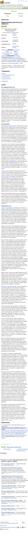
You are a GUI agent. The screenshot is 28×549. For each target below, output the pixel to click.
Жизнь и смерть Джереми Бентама (14, 432)
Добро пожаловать (5, 433)
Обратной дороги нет (19, 433)
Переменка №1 (6, 449)
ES (23, 1)
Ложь (11, 430)
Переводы (20, 13)
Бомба (14, 430)
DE (21, 1)
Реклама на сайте (15, 523)
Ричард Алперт (12, 408)
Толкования (7, 13)
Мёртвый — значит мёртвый (7, 435)
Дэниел (6, 170)
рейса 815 (17, 387)
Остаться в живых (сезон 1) (8, 505)
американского (21, 58)
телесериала (4, 60)
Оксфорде (10, 145)
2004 (3, 170)
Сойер (8, 286)
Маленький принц (20, 430)
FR (26, 1)
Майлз (7, 209)
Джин (15, 286)
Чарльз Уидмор (4, 176)
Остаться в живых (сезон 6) (8, 508)
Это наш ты (12, 433)
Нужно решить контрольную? (14, 447)
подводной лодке (10, 207)
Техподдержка (8, 523)
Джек (2, 286)
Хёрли (21, 212)
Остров (3, 189)
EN (18, 1)
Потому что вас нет (5, 430)
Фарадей (14, 43)
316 (6, 432)
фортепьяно (19, 141)
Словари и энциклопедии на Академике (11, 5)
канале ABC (9, 61)
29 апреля (15, 46)
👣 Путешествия (3, 525)
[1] (22, 62)
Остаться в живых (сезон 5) (8, 463)
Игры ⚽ (20, 16)
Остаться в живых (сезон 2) (8, 512)
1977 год (8, 206)
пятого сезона (14, 58)
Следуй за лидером (20, 436)
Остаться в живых (14, 32)
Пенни (2, 91)
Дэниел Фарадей (17, 65)
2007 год (12, 87)
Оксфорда (14, 178)
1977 (19, 356)
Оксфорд (13, 159)
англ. (8, 31)
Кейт (18, 212)
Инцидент (3, 437)
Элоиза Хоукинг (12, 127)
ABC (15, 47)
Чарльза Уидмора (13, 161)
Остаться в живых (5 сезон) (8, 491)
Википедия (14, 11)
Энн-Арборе (10, 210)
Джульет (24, 231)
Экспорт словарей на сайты (5, 527)
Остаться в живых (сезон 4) (8, 496)
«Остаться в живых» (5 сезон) (8, 485)
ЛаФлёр (24, 432)
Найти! (25, 7)
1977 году (16, 67)
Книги (7, 16)
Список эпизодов (10, 55)
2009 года (19, 61)
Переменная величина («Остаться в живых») (12, 476)
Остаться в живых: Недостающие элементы (12, 500)
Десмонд (3, 89)
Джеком (14, 212)
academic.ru (5, 2)
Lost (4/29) (4, 424)
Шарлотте (3, 322)
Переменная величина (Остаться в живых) (11, 467)
